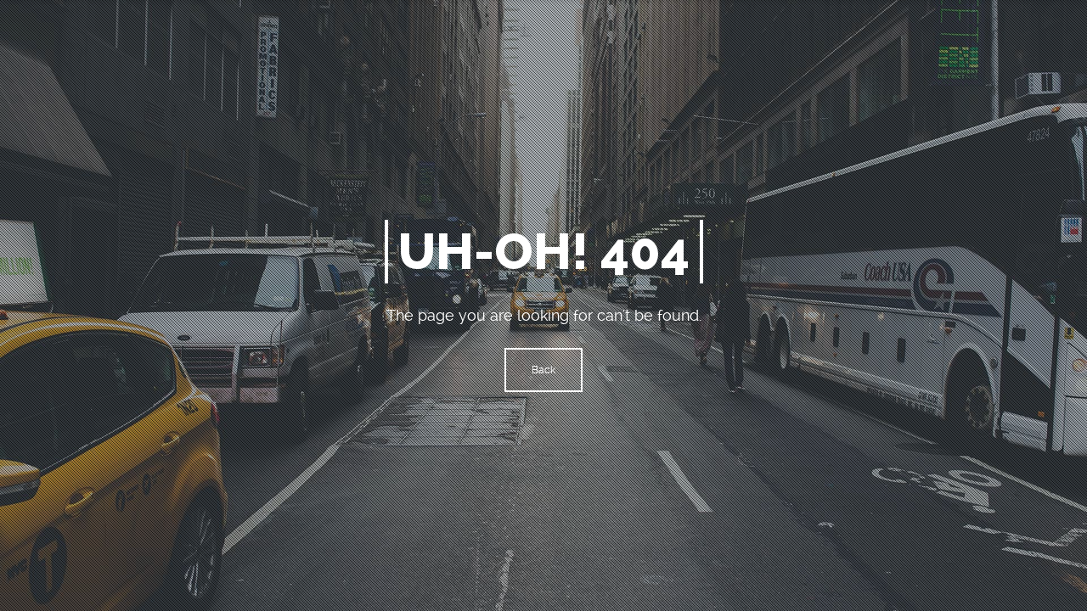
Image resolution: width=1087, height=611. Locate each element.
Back (543, 370)
